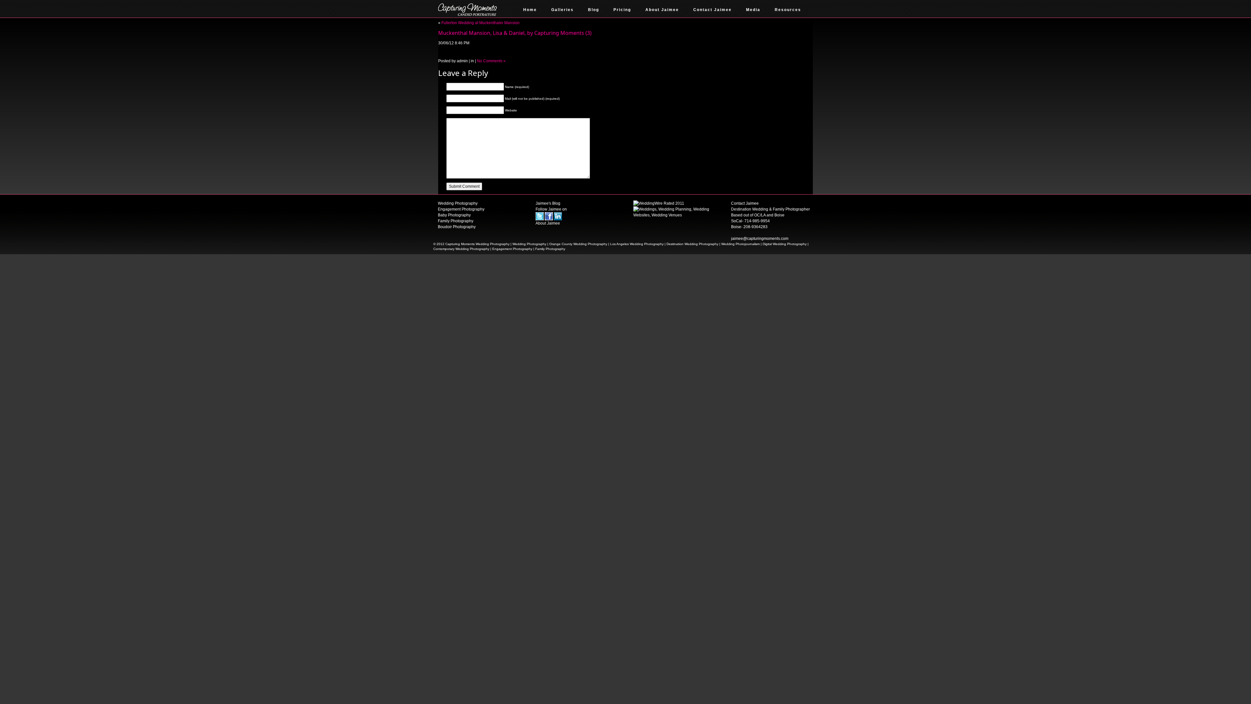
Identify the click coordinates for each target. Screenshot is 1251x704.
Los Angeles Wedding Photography (637, 244)
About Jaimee (662, 9)
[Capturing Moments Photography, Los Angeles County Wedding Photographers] (658, 203)
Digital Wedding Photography (785, 244)
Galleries (562, 9)
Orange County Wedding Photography (578, 244)
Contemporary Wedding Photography (461, 249)
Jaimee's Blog (548, 203)
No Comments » (491, 61)
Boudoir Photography (457, 227)
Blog (593, 9)
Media (753, 9)
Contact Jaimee (712, 9)
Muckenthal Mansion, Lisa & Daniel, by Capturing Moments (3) (515, 33)
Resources (788, 9)
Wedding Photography (458, 203)
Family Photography (455, 221)
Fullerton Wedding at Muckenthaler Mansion (480, 23)
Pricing (622, 9)
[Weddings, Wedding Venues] (674, 212)
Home (530, 9)
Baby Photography (454, 215)
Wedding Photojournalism (740, 244)
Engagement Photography (461, 209)
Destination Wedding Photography (692, 244)
